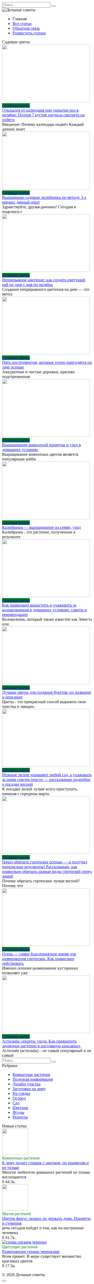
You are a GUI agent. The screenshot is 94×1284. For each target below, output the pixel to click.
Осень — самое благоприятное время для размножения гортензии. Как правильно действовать (39, 959)
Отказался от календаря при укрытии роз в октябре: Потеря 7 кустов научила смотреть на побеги (43, 115)
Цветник (20, 1107)
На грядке (21, 1093)
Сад (16, 1103)
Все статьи (22, 23)
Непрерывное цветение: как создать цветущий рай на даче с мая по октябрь (43, 282)
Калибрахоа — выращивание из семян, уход (41, 527)
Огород (19, 1098)
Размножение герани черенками (31, 1251)
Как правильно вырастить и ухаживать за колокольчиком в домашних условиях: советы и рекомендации (44, 610)
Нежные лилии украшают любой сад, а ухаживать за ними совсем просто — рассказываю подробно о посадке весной (47, 779)
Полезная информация (33, 1079)
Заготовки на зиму (29, 1088)
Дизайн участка (26, 1084)
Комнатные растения (31, 1074)
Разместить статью (29, 33)
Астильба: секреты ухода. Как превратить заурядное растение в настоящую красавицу (41, 1043)
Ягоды (18, 1112)
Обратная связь (26, 28)
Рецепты (20, 1117)
